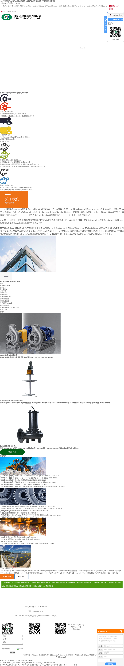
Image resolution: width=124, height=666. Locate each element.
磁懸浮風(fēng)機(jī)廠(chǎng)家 (45, 6)
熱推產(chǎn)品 (61, 657)
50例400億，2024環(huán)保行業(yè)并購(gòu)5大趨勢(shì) (32, 509)
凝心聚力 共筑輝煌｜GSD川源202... (26, 480)
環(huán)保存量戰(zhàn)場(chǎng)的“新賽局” (25, 517)
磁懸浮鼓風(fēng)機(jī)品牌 (97, 6)
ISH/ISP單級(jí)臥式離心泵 (8, 355)
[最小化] (121, 631)
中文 (3, 12)
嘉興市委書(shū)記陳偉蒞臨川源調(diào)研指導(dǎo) (32, 482)
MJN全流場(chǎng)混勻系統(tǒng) (11, 400)
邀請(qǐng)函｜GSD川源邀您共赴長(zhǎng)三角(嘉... (32, 478)
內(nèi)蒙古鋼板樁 (47, 586)
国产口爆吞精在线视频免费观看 (28, 665)
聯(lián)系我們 (86, 35)
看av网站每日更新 (56, 665)
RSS (14, 3)
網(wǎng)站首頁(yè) (86, 17)
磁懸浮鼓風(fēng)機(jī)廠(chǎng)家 (72, 6)
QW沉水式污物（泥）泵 (8, 446)
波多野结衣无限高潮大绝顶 (8, 665)
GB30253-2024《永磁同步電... (20, 513)
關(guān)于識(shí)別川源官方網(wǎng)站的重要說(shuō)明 (27, 544)
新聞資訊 (86, 23)
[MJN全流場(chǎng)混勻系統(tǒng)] (30, 379)
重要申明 (11, 541)
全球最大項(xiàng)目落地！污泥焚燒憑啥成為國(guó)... (31, 515)
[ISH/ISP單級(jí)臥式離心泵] (30, 333)
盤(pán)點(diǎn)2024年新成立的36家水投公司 (25, 511)
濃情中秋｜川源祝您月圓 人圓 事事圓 (27, 484)
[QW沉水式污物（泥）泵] (30, 424)
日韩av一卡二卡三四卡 (70, 665)
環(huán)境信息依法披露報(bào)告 (19, 537)
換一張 (21, 648)
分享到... (110, 23)
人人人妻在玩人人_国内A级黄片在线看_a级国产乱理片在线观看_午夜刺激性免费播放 (27, 1)
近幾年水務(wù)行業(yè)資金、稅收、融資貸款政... (29, 506)
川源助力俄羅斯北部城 (7, 568)
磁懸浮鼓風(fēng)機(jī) (22, 6)
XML (18, 3)
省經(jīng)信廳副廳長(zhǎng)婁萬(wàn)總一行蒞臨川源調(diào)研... (36, 487)
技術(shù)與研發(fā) (86, 29)
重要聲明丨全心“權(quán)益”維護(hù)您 (21, 539)
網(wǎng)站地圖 (6, 3)
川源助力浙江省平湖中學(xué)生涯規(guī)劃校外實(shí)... (33, 476)
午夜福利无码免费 (44, 665)
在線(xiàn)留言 (118, 21)
